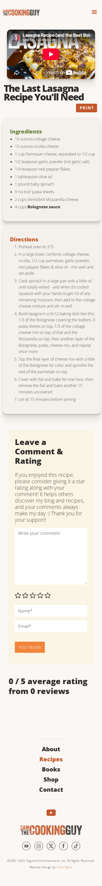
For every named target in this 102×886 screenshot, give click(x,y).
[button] (94, 12)
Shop (51, 778)
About (51, 748)
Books (51, 768)
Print (87, 108)
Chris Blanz (65, 867)
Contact (51, 788)
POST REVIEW (30, 647)
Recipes (51, 758)
